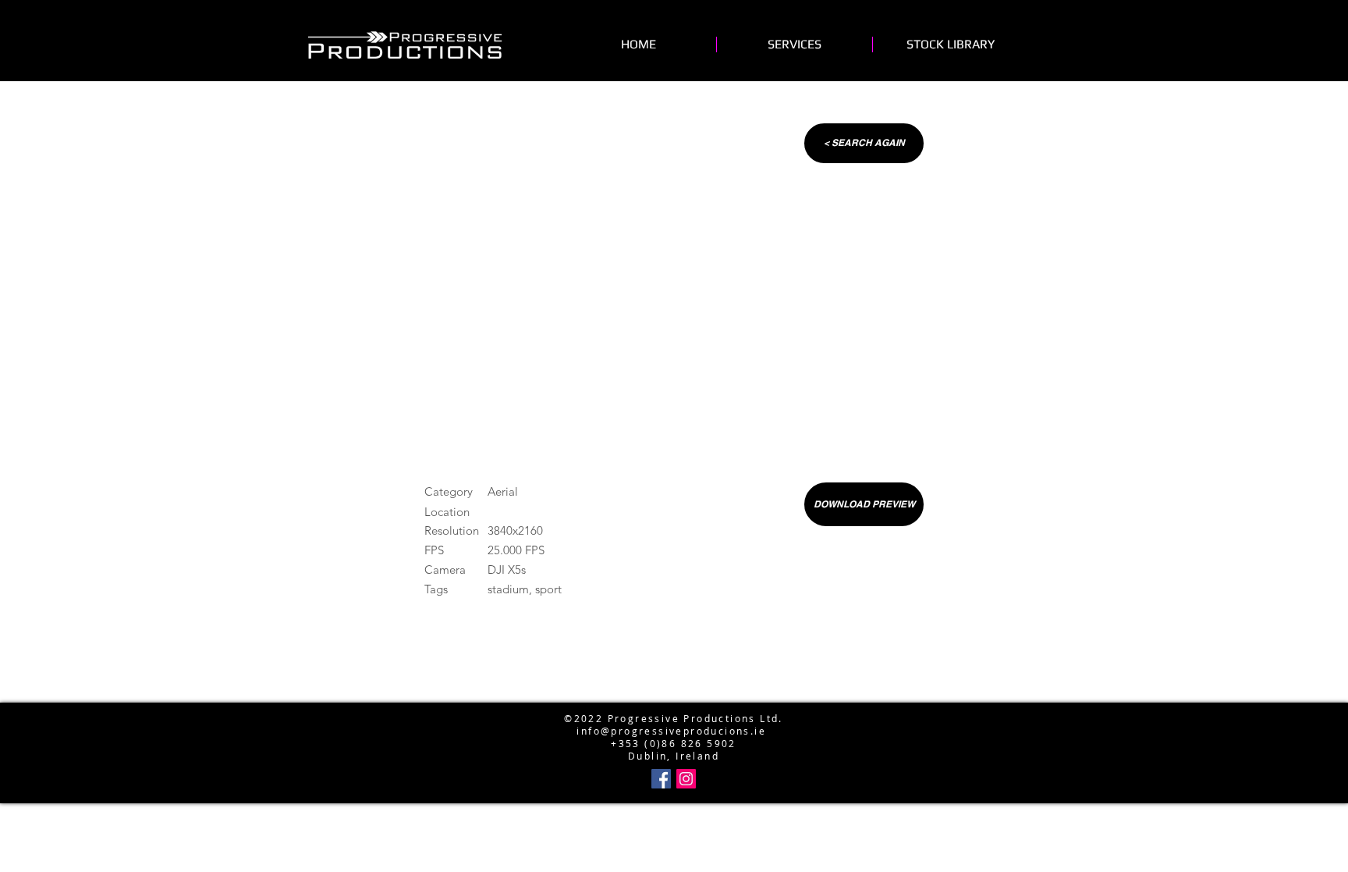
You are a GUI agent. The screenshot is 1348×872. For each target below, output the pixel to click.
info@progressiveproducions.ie (671, 730)
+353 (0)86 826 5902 (673, 743)
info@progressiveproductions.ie (670, 693)
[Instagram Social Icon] (686, 778)
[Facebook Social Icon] (661, 778)
